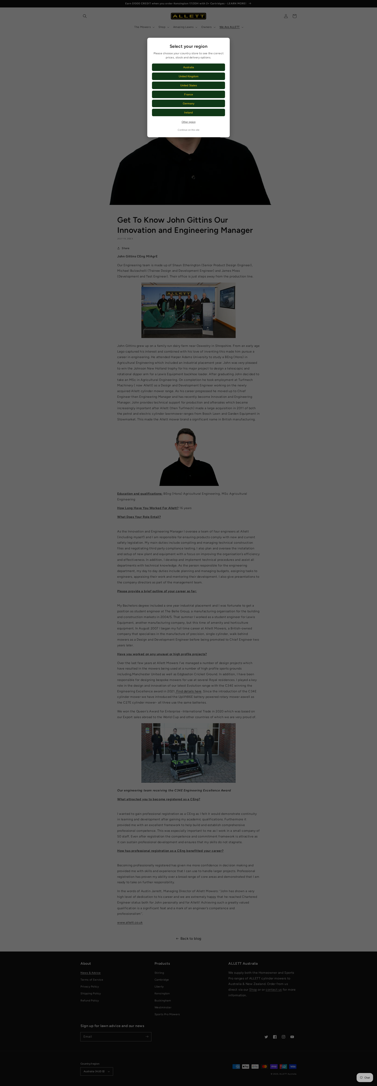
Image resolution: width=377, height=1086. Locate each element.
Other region (189, 122)
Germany (188, 103)
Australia (188, 67)
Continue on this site (188, 130)
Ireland (188, 112)
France (188, 94)
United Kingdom (189, 76)
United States (188, 85)
